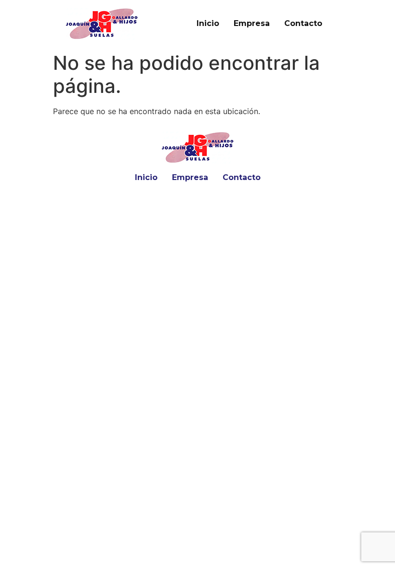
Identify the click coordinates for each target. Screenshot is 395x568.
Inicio (208, 23)
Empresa (252, 23)
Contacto (303, 23)
